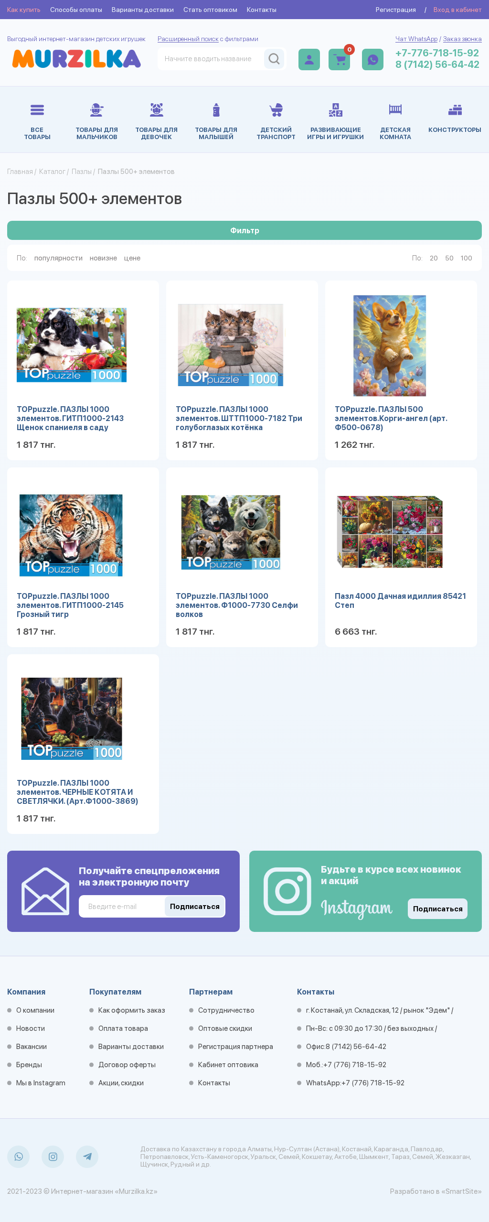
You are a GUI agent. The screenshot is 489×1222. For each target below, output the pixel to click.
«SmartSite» (461, 1191)
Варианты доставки (143, 9)
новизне (103, 257)
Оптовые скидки (225, 1028)
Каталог (52, 171)
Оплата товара (123, 1028)
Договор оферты (127, 1064)
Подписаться (438, 909)
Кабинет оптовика (228, 1064)
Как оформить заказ (131, 1010)
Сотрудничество (226, 1010)
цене (132, 257)
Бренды (29, 1064)
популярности (58, 257)
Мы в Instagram (40, 1083)
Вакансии (31, 1046)
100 (466, 258)
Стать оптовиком (210, 9)
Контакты (261, 9)
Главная (20, 171)
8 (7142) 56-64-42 (437, 64)
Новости (30, 1028)
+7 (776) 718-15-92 (354, 1064)
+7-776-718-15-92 (437, 53)
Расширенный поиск (188, 39)
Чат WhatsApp (416, 39)
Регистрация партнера (235, 1046)
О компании (35, 1010)
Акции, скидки (121, 1083)
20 (434, 258)
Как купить (24, 9)
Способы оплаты (76, 9)
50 (449, 258)
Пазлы (82, 171)
